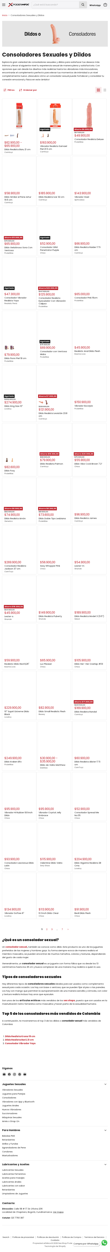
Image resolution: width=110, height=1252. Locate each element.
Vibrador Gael (81, 196)
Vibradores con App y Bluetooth (18, 1101)
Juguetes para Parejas (13, 1093)
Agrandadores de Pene (14, 1147)
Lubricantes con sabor (13, 1185)
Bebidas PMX (8, 1135)
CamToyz (8, 571)
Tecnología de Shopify (55, 1246)
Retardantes (8, 1139)
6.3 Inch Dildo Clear (49, 913)
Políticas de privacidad (23, 1237)
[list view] (105, 90)
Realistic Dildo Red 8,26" (16, 663)
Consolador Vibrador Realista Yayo (15, 299)
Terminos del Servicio (94, 1237)
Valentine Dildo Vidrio (51, 862)
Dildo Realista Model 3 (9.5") (89, 616)
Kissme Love (80, 354)
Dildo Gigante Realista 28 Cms (87, 864)
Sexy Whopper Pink (50, 565)
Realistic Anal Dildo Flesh (87, 351)
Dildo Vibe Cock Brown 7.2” (88, 463)
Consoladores (9, 1097)
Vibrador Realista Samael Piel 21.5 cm (53, 147)
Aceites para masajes (13, 1177)
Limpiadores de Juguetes (15, 1193)
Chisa (42, 253)
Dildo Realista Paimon (51, 463)
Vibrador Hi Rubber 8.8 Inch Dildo (18, 814)
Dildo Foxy (9, 470)
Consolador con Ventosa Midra (53, 353)
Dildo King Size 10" (13, 406)
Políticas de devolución (48, 1237)
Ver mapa (58, 1212)
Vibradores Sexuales (12, 1089)
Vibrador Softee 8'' (14, 913)
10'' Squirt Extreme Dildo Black (16, 713)
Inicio (4, 15)
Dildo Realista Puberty (50, 616)
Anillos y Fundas (10, 1143)
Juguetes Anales (10, 1105)
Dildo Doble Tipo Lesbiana (52, 518)
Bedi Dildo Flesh (82, 913)
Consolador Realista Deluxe (89, 139)
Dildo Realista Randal (85, 711)
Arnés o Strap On (10, 1121)
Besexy (42, 714)
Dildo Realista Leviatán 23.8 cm (53, 415)
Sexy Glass (45, 865)
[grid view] (98, 90)
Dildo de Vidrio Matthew (52, 764)
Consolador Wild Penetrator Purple (49, 249)
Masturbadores (10, 1155)
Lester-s (8, 616)
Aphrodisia (79, 200)
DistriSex (44, 768)
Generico (8, 521)
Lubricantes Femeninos (14, 1174)
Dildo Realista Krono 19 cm (20, 1036)
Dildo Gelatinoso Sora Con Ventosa (18, 249)
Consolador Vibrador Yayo (20, 1043)
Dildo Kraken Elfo (13, 761)
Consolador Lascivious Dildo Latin (19, 864)
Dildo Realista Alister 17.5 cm (87, 763)
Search (6, 1237)
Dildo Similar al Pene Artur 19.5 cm (17, 198)
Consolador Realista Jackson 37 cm (15, 567)
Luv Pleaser (46, 663)
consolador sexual (16, 946)
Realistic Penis (10, 303)
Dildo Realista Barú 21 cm (19, 1039)
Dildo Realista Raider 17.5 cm (87, 249)
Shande (78, 568)
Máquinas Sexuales (12, 1117)
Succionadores (9, 1113)
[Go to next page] (67, 929)
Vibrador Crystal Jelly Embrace (50, 814)
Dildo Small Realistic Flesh (52, 711)
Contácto (55, 1240)
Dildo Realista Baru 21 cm (17, 149)
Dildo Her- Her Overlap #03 (88, 663)
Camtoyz (8, 152)
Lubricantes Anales (11, 1181)
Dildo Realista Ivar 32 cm (51, 196)
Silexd (77, 619)
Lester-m (79, 565)
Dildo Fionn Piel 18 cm (15, 358)
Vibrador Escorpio (83, 405)
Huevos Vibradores (11, 1109)
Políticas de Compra (71, 1237)
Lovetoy (7, 409)
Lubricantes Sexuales (12, 1170)
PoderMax (78, 142)
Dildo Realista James (85, 518)
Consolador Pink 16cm (86, 297)
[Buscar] (83, 4)
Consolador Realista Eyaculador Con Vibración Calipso (52, 300)
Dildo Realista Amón (15, 518)
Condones (7, 1151)
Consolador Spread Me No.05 (86, 814)
